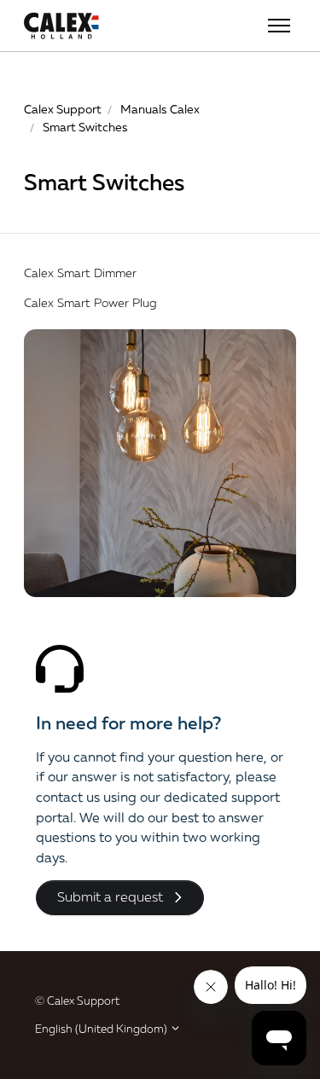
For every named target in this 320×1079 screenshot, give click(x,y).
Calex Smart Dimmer (80, 272)
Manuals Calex (160, 109)
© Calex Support (77, 1000)
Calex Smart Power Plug (90, 302)
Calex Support (63, 109)
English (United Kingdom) (102, 1028)
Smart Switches (85, 126)
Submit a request (110, 896)
